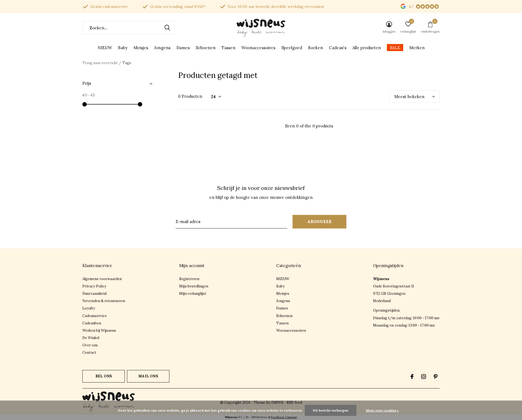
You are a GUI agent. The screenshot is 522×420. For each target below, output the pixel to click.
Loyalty (88, 308)
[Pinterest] (435, 377)
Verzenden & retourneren (103, 301)
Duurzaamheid (94, 293)
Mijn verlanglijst (192, 293)
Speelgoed (291, 47)
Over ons (90, 345)
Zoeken (167, 28)
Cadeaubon (91, 323)
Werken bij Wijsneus (99, 330)
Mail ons (148, 376)
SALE (395, 47)
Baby (123, 47)
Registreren (189, 279)
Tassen (228, 47)
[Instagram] (423, 377)
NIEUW (105, 47)
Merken (417, 47)
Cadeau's (337, 47)
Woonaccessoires (258, 47)
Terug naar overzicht (100, 63)
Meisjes (140, 47)
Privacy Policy (94, 286)
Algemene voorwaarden (102, 279)
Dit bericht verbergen (330, 410)
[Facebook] (412, 377)
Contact (89, 352)
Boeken (315, 47)
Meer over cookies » (382, 410)
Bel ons (103, 376)
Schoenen (206, 47)
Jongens (162, 47)
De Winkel (90, 338)
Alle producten (366, 47)
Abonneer (319, 221)
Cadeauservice (94, 316)
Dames (183, 47)
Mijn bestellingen (193, 286)
